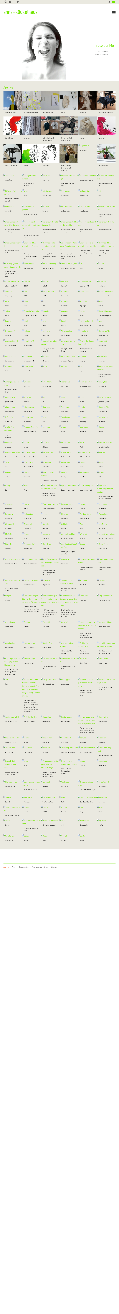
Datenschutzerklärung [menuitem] (39, 867)
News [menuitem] (14, 867)
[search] (109, 2)
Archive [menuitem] (6, 867)
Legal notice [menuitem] (24, 867)
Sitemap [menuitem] (54, 867)
